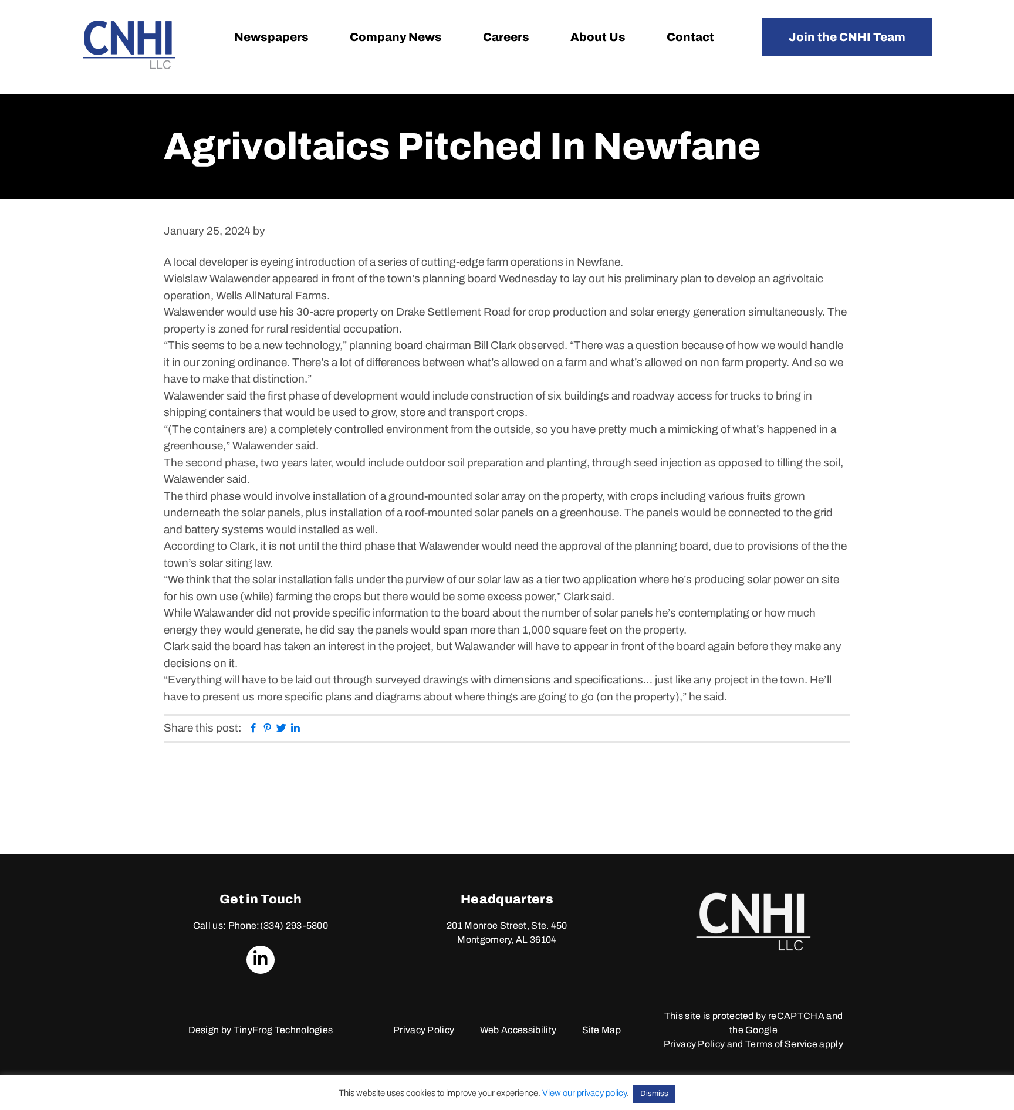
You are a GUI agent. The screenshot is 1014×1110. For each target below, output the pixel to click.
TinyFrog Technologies (283, 1030)
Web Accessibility (518, 1030)
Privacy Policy (423, 1030)
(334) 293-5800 (294, 925)
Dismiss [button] (654, 1093)
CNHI (129, 44)
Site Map (601, 1030)
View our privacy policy (584, 1093)
